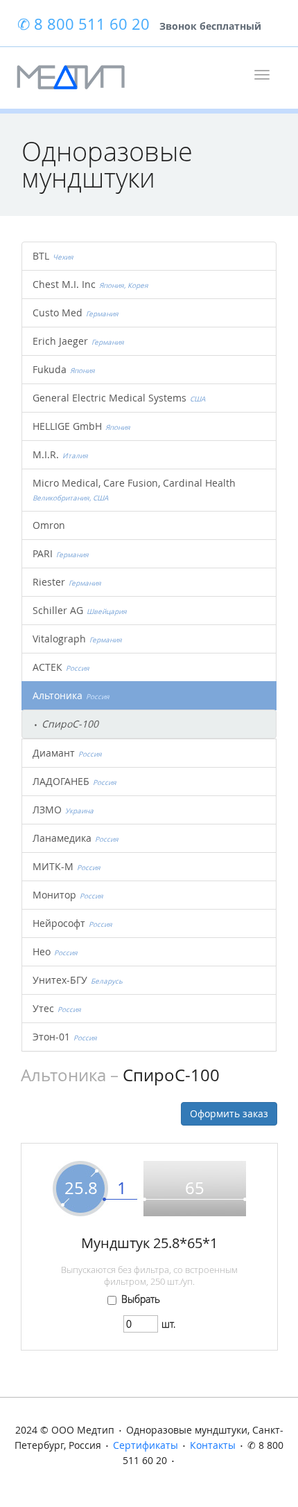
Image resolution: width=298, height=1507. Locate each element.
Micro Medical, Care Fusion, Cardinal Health (136, 489)
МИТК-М (66, 866)
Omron (49, 525)
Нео (55, 951)
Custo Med (76, 312)
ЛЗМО (63, 809)
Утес (57, 1008)
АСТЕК (61, 667)
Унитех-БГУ (78, 979)
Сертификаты (145, 1445)
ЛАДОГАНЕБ (74, 781)
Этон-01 (65, 1036)
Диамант (67, 752)
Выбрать (140, 1299)
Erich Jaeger (78, 341)
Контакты (213, 1445)
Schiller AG (80, 610)
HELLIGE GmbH (81, 426)
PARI (61, 553)
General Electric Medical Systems (119, 397)
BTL (53, 255)
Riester (67, 581)
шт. (168, 1323)
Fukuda (64, 369)
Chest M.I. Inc (90, 284)
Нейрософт (72, 923)
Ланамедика (76, 838)
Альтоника (71, 695)
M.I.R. (60, 454)
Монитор (68, 894)
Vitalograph (77, 638)
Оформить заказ (229, 1113)
